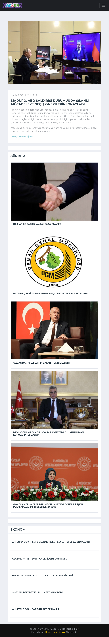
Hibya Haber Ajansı (55, 632)
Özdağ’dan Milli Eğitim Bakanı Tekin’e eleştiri (42, 363)
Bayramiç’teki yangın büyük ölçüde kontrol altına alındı (50, 293)
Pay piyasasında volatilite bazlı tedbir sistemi (42, 575)
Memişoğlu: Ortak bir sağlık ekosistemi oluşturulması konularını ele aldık (48, 433)
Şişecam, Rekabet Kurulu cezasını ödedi (37, 592)
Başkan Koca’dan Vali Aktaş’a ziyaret (37, 224)
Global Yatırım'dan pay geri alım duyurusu (39, 559)
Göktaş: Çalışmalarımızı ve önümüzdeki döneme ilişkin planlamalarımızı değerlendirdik (48, 505)
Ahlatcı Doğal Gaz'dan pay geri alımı (36, 609)
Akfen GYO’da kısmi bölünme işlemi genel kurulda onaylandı (51, 542)
